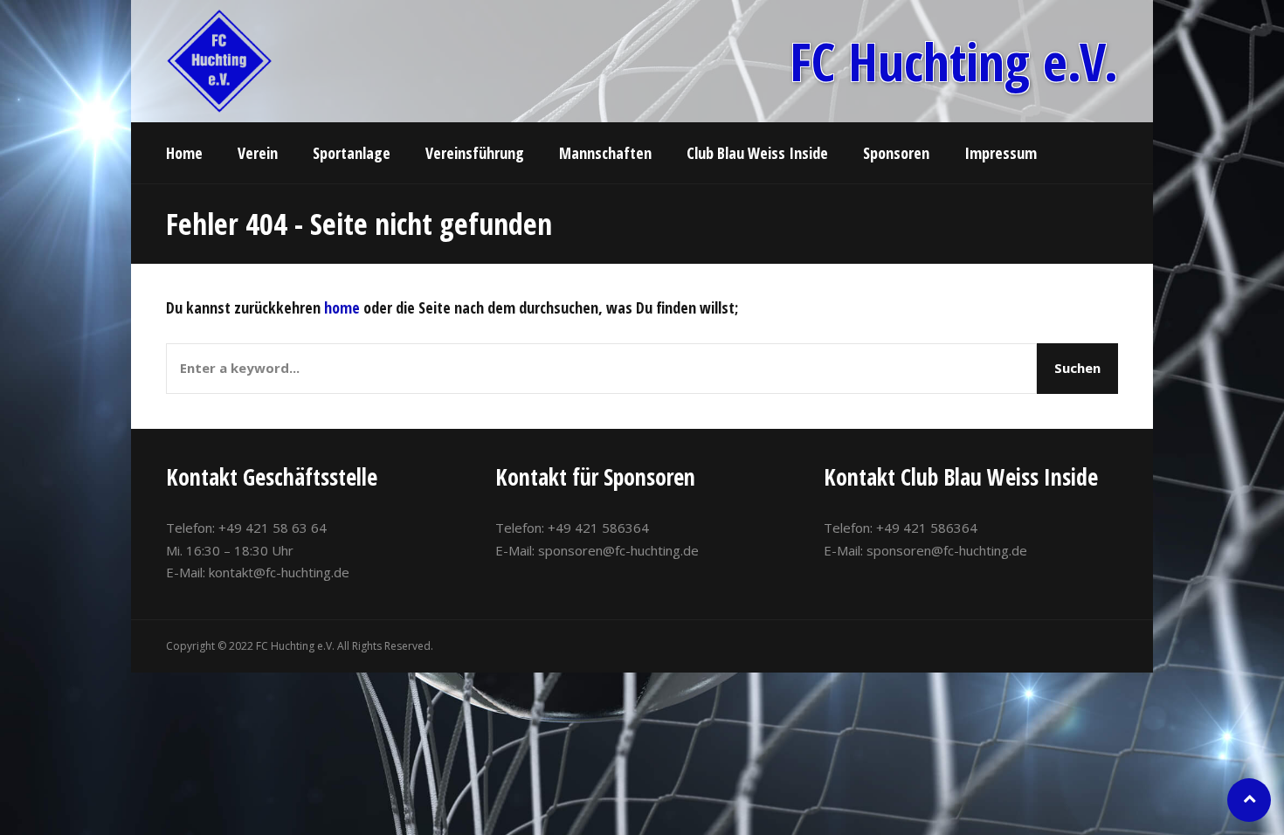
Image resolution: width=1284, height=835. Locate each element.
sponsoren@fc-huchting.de (618, 550)
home (342, 307)
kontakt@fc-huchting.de (279, 572)
